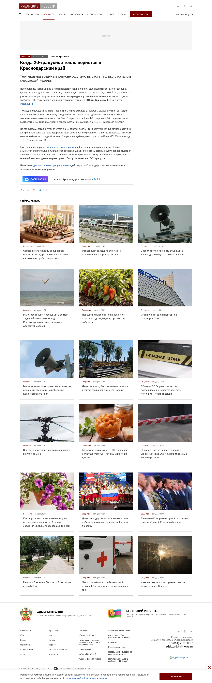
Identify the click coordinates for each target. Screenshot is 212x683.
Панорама (84, 630)
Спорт (111, 14)
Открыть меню (20, 14)
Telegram (191, 6)
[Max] (46, 190)
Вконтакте (178, 6)
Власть (62, 14)
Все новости (32, 14)
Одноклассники (184, 6)
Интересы (53, 654)
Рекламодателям (116, 647)
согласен (176, 676)
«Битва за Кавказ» (87, 635)
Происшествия (95, 14)
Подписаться (38, 179)
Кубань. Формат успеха (90, 659)
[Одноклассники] (34, 190)
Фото (51, 635)
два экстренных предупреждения (52, 165)
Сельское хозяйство (58, 649)
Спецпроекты (140, 14)
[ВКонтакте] (28, 190)
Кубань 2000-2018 (87, 654)
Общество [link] (86, 246)
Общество (49, 14)
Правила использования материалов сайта (120, 653)
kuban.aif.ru (26, 103)
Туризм (122, 14)
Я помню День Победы (119, 630)
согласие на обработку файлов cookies (86, 678)
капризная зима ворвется (61, 147)
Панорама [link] (27, 246)
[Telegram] (40, 190)
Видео (52, 640)
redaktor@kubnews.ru (179, 646)
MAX (97, 179)
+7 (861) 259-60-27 (180, 643)
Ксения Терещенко (60, 56)
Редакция (113, 642)
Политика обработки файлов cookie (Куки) (118, 660)
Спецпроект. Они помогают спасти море (119, 636)
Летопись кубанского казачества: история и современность (89, 642)
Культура (53, 630)
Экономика (76, 14)
